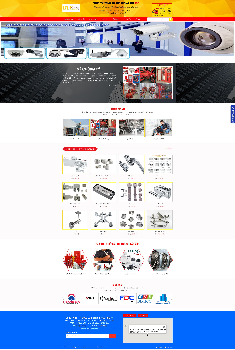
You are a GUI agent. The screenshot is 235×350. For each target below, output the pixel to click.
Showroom (143, 315)
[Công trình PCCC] (158, 128)
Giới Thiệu (81, 19)
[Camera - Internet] (132, 260)
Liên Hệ (137, 19)
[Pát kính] (160, 164)
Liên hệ (76, 178)
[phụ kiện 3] (131, 220)
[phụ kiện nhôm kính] (103, 192)
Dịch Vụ (104, 19)
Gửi (113, 336)
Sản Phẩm (93, 19)
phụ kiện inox (75, 203)
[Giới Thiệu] (148, 82)
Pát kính (160, 176)
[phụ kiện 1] (75, 220)
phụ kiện (132, 203)
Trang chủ (69, 19)
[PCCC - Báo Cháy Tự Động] (75, 260)
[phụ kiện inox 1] (160, 220)
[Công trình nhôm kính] (76, 128)
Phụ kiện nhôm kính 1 (103, 176)
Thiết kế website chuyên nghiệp (91, 347)
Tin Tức (128, 19)
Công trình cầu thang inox (103, 139)
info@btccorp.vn (82, 326)
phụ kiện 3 (131, 231)
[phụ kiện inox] (75, 192)
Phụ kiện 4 (75, 176)
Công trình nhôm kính (76, 139)
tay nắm (160, 203)
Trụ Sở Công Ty (129, 315)
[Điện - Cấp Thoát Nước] (103, 260)
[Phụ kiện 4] (75, 164)
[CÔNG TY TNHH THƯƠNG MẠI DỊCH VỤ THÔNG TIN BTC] (71, 10)
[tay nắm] (160, 192)
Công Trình (116, 19)
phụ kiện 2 (103, 231)
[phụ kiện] (131, 192)
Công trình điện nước (131, 139)
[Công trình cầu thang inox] (103, 128)
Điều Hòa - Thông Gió (160, 274)
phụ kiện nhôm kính (103, 203)
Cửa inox (131, 176)
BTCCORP (104, 347)
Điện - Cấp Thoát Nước (103, 274)
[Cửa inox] (131, 164)
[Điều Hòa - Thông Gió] (160, 260)
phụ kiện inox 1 (159, 231)
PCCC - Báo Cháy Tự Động (75, 274)
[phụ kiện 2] (103, 220)
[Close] (164, 327)
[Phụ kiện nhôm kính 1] (103, 164)
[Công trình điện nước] (131, 128)
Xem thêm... (112, 85)
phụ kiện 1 (75, 231)
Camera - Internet (132, 274)
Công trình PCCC (158, 139)
